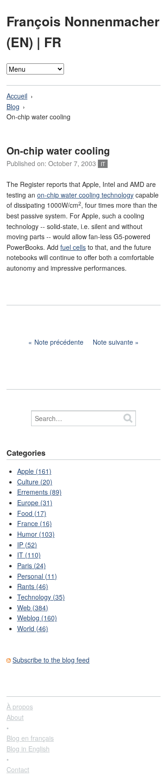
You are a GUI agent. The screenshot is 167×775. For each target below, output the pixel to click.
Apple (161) (34, 471)
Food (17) (31, 513)
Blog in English (28, 748)
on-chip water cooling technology (85, 194)
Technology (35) (41, 596)
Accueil (16, 95)
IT (103, 163)
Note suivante (113, 342)
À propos (19, 706)
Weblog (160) (37, 617)
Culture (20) (34, 481)
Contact (17, 769)
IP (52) (27, 544)
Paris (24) (31, 565)
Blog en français (30, 738)
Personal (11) (37, 576)
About (15, 717)
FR (52, 41)
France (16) (34, 523)
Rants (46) (32, 586)
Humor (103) (36, 534)
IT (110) (29, 554)
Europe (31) (34, 502)
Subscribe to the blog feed (51, 659)
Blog (12, 106)
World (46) (32, 628)
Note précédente (59, 342)
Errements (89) (39, 491)
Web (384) (32, 607)
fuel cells (73, 247)
